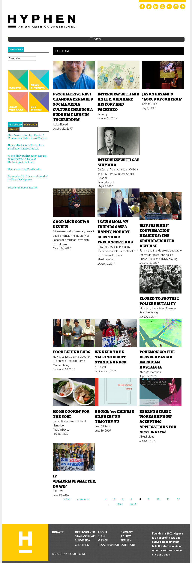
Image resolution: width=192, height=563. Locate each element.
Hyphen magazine (25, 542)
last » (133, 503)
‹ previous (83, 499)
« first (67, 499)
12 (178, 499)
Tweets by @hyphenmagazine (22, 187)
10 (158, 499)
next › (120, 503)
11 (168, 499)
